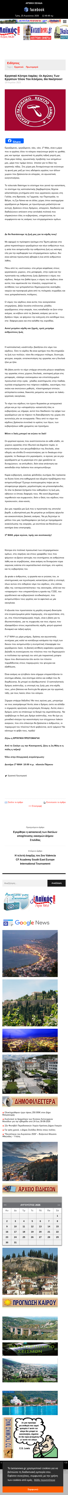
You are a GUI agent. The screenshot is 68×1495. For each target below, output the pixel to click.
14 (49, 1226)
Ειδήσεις (13, 63)
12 (32, 1226)
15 (57, 1226)
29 (57, 1237)
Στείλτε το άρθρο (15, 802)
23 (7, 1237)
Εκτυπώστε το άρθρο (56, 802)
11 (24, 1226)
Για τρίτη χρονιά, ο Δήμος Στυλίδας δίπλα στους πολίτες (30, 1130)
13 (40, 1226)
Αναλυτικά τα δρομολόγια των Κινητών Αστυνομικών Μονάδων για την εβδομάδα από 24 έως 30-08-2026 (27, 1120)
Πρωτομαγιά (32, 67)
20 (40, 1232)
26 (32, 1237)
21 (49, 1232)
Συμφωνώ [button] (33, 1489)
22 (57, 1232)
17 (15, 1232)
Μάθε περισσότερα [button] (44, 1480)
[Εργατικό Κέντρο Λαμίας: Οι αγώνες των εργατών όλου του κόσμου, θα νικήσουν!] (35, 110)
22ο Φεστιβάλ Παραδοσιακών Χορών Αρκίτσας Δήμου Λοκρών (33, 1125)
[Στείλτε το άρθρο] (6, 802)
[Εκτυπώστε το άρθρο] (44, 802)
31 (15, 1242)
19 (32, 1232)
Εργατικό (18, 67)
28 (49, 1237)
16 (7, 1232)
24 (15, 1237)
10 (15, 1226)
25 (24, 1237)
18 (24, 1232)
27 (40, 1237)
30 (7, 1242)
